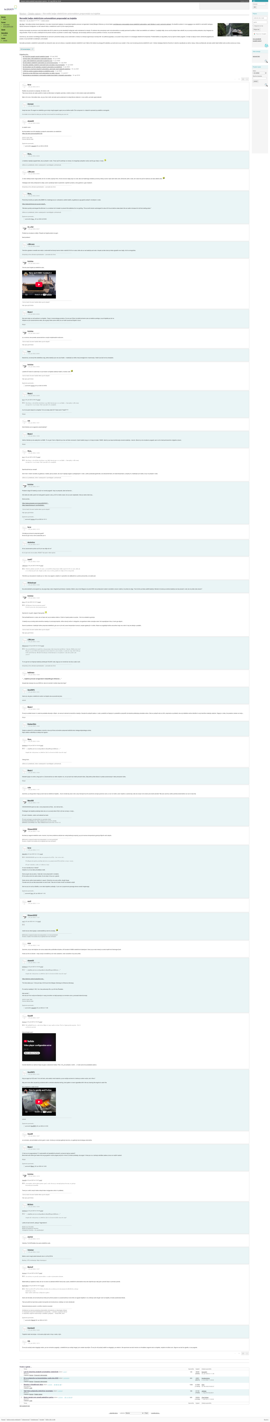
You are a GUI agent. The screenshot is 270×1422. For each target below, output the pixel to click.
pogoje (190, 24)
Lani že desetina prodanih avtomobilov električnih (41, 1372)
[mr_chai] (24, 228)
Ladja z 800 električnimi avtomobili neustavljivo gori (37, 61)
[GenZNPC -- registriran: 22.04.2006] (24, 691)
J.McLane (31, 172)
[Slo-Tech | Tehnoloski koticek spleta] (10, 8)
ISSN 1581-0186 (50, 1419)
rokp (29, 787)
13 (71, 1397)
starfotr (30, 1237)
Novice (3, 17)
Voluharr (31, 1250)
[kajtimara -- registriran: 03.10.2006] (24, 673)
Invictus (30, 261)
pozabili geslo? (257, 41)
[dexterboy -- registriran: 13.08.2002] (24, 543)
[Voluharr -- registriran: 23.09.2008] (24, 1251)
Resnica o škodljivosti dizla (33, 1384)
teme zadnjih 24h (8, 26)
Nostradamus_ (27, 1386)
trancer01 (204, 1372)
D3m (203, 1384)
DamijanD (31, 1328)
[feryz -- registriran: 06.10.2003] (24, 85)
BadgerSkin (32, 724)
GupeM (30, 1016)
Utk (29, 421)
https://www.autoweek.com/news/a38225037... (35, 503)
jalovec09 (26, 1399)
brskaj (5, 35)
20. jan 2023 (30, 20)
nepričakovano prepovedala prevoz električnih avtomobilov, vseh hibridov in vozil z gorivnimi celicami (142, 24)
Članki (3, 30)
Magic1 (30, 312)
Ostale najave (45, 20)
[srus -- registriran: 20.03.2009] (24, 944)
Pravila (3, 1419)
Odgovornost (25, 1419)
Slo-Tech (22, 24)
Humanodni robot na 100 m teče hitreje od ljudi (41, 1)
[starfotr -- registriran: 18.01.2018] (24, 1238)
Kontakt (42, 1419)
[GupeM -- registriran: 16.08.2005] (24, 1016)
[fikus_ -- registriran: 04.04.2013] (24, 155)
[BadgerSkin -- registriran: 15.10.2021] (24, 725)
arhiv (4, 19)
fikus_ (30, 154)
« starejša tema (113, 1413)
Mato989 (31, 801)
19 (54, 1384)
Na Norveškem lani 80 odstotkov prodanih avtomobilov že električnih (42, 67)
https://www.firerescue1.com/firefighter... (33, 505)
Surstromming (206, 1378)
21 (58, 1384)
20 (56, 1384)
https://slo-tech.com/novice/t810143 (32, 133)
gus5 (29, 901)
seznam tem (256, 56)
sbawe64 (31, 121)
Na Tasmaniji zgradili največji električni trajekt (36, 56)
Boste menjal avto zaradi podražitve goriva (38, 1397)
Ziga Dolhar (205, 1397)
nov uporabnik (257, 39)
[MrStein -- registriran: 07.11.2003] (24, 1205)
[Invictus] (24, 262)
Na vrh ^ (266, 1419)
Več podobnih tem (25, 1406)
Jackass (204, 1391)
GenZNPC (31, 690)
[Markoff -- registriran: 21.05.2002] (24, 1268)
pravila (5, 40)
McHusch (26, 1373)
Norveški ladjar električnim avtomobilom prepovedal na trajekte (48, 18)
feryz (29, 85)
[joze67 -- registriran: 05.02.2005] (24, 560)
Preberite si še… (24, 54)
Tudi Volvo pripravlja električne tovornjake (38, 1391)
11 (67, 1397)
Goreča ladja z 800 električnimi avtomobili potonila (37, 58)
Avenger (31, 104)
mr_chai (30, 227)
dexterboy (31, 542)
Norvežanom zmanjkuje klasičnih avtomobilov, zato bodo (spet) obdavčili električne (46, 69)
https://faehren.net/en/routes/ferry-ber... (33, 979)
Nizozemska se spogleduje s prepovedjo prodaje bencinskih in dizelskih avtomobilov (47, 75)
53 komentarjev (25, 49)
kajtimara (31, 672)
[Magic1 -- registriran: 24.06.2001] (24, 313)
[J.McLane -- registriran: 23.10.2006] (24, 172)
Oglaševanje (34, 1419)
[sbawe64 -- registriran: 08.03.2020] (24, 122)
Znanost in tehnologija (40, 1375)
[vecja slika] (233, 29)
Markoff (30, 1267)
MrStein (30, 1204)
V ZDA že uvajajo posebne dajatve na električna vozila (38, 71)
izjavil (38, 399)
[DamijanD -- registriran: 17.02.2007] (24, 1329)
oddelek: (122, 1413)
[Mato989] (24, 801)
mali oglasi (6, 24)
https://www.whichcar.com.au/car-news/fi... (34, 204)
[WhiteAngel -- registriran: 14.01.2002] (24, 583)
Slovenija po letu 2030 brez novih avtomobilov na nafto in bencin (41, 73)
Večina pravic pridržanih (14, 1419)
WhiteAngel (32, 583)
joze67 (30, 559)
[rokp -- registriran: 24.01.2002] (24, 788)
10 (65, 1397)
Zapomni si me (258, 26)
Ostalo (3, 38)
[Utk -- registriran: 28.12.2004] (24, 421)
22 (60, 1384)
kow (29, 351)
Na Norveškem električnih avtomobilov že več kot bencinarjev (40, 63)
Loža (30, 1388)
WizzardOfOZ (32, 829)
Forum (3, 22)
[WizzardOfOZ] (24, 830)
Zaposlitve (4, 33)
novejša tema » (155, 1413)
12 (69, 1397)
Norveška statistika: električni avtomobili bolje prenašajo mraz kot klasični (44, 65)
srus (29, 943)
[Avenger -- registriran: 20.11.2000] (24, 105)
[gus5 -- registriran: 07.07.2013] (24, 902)
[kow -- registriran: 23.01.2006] (24, 352)
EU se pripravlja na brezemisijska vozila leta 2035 (41, 1378)
